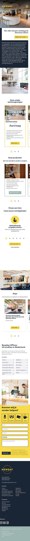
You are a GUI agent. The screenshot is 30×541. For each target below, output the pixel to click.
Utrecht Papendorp (21, 492)
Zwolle (17, 495)
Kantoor (4, 420)
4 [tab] (17, 238)
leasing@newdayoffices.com (9, 482)
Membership (18, 420)
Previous (4, 113)
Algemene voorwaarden (8, 533)
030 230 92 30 (5, 479)
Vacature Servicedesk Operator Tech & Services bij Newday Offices (15, 317)
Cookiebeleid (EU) (6, 535)
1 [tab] (11, 151)
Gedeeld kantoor (6, 506)
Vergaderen (11, 420)
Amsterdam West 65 (7, 492)
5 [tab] (20, 238)
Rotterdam (18, 491)
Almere (3, 488)
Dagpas (25, 420)
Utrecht (18, 494)
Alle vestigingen (15, 247)
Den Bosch (18, 489)
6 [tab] (24, 238)
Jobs (3, 536)
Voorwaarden (22, 452)
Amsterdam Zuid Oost (7, 495)
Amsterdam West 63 (7, 491)
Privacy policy (5, 531)
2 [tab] (15, 151)
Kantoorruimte (6, 501)
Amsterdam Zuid (6, 494)
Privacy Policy (14, 452)
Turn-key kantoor (6, 504)
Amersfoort (5, 489)
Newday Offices (7, 529)
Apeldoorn (18, 488)
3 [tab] (18, 151)
